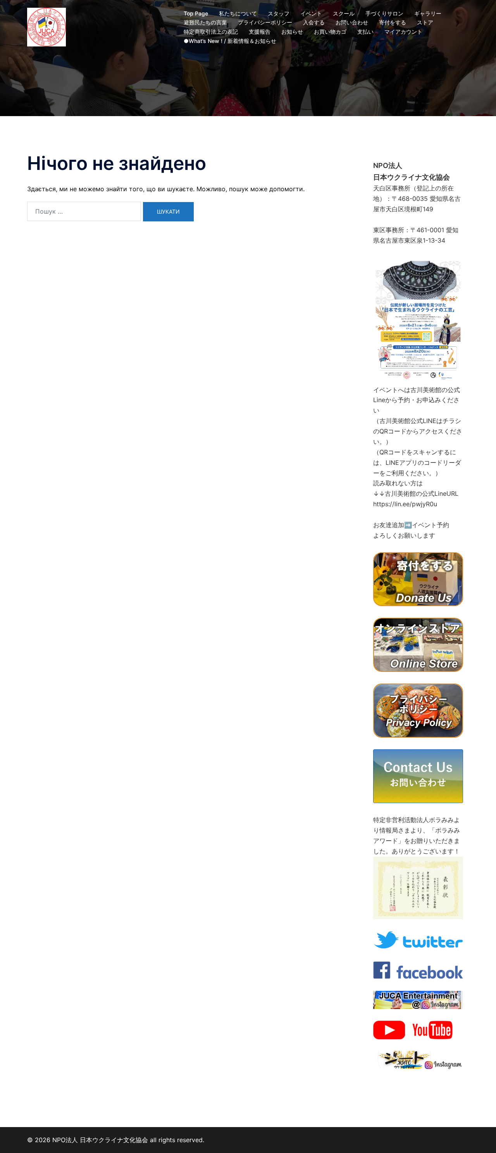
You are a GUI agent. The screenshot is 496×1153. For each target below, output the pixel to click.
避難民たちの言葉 (205, 22)
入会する (314, 22)
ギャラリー (427, 13)
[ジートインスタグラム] (418, 1059)
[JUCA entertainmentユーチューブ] (418, 1029)
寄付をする (392, 22)
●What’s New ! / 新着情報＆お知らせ (230, 41)
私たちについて (238, 13)
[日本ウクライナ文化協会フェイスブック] (418, 969)
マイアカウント (403, 31)
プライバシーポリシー (265, 22)
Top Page (196, 13)
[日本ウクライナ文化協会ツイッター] (418, 939)
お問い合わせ (352, 22)
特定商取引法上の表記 (211, 31)
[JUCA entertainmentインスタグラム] (418, 999)
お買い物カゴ (330, 31)
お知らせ (292, 31)
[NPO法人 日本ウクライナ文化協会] (46, 26)
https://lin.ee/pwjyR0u (405, 504)
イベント (311, 13)
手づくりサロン (384, 13)
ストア (425, 22)
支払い (365, 31)
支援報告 (259, 31)
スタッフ (278, 13)
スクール (344, 13)
